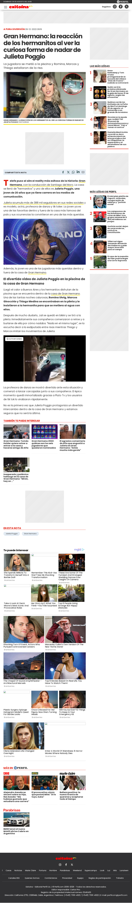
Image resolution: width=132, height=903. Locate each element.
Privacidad (67, 878)
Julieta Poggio (12, 534)
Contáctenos (51, 878)
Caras (8, 870)
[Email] (83, 173)
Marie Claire (30, 870)
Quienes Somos (32, 878)
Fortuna (42, 870)
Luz (108, 870)
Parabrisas (65, 870)
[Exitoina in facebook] (121, 6)
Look (102, 870)
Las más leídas (100, 66)
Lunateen (124, 870)
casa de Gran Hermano (65, 293)
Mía (115, 870)
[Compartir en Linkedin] (78, 172)
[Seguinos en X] (127, 6)
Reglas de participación (100, 878)
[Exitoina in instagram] (115, 6)
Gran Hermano (37, 272)
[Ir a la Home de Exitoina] (21, 7)
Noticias (18, 870)
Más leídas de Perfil (103, 192)
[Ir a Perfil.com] (123, 2)
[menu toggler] (5, 6)
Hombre (53, 870)
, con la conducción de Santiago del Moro (47, 185)
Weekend (77, 870)
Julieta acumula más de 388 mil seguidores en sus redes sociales (43, 202)
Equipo (80, 878)
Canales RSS (14, 878)
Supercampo (91, 870)
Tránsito (120, 878)
